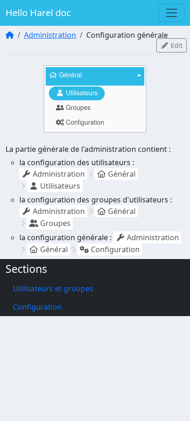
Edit (176, 45)
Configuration (37, 307)
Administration (50, 35)
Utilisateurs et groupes (53, 288)
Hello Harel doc (38, 12)
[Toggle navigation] (171, 13)
